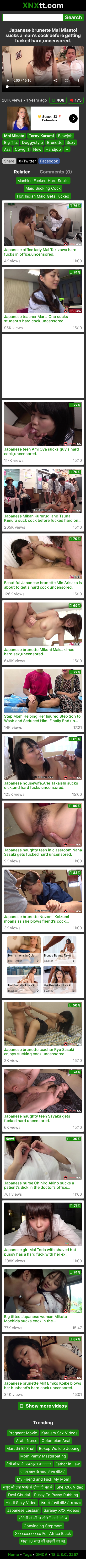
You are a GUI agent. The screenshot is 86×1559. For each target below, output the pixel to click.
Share (9, 161)
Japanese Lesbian (23, 1510)
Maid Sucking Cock (43, 188)
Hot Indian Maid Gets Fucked (43, 196)
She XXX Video (70, 1486)
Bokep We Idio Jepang (59, 1448)
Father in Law (67, 1463)
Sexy (71, 142)
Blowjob (65, 135)
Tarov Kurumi (41, 135)
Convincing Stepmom (43, 1525)
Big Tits (11, 142)
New (37, 149)
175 (78, 100)
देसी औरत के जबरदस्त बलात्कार (28, 1463)
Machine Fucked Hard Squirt (43, 180)
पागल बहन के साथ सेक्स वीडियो (43, 1471)
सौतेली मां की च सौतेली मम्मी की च (43, 1518)
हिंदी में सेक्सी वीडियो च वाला (61, 1502)
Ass (7, 149)
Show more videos (46, 1406)
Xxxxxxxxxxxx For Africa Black (43, 1533)
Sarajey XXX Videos (61, 1510)
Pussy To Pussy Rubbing (56, 1494)
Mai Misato (14, 135)
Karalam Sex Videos (59, 1432)
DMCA (41, 1554)
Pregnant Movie (23, 1432)
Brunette (54, 142)
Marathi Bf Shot (20, 1448)
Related (22, 172)
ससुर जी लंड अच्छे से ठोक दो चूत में (27, 1486)
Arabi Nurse (26, 1440)
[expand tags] (67, 149)
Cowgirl (22, 149)
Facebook (49, 161)
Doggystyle (32, 142)
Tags (27, 1554)
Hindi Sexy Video (21, 1502)
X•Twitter (27, 161)
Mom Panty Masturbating (43, 1456)
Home (13, 1554)
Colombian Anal (56, 1440)
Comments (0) (56, 172)
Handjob (53, 149)
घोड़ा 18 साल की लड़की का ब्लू (43, 1541)
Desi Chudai (19, 1494)
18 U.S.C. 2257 (64, 1554)
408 (60, 100)
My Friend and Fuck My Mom (43, 1479)
